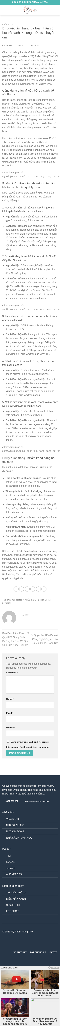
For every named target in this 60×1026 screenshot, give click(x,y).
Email (9, 713)
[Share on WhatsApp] (16, 589)
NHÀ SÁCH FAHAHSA (19, 837)
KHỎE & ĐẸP (7, 24)
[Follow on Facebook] (24, 943)
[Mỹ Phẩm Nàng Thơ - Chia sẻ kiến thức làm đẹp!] (30, 9)
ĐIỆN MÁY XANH (16, 899)
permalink (6, 603)
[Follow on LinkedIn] (35, 943)
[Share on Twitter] (27, 589)
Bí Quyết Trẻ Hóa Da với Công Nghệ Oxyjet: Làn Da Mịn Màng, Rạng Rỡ (44, 639)
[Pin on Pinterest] (38, 589)
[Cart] (56, 10)
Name (9, 699)
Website (10, 727)
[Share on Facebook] (21, 589)
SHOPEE (10, 868)
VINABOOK (12, 819)
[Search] (51, 10)
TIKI (8, 856)
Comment (12, 672)
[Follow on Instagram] (28, 943)
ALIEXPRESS (14, 874)
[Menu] (4, 10)
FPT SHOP (12, 911)
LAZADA (10, 862)
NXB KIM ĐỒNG (15, 831)
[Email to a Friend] (32, 589)
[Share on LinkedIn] (43, 589)
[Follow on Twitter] (32, 943)
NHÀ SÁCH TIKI (15, 825)
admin (36, 46)
